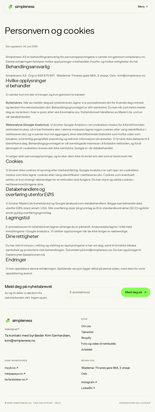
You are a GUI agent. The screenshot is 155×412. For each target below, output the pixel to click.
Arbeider (87, 349)
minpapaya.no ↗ (15, 373)
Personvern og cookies (134, 403)
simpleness (24, 6)
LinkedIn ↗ (88, 388)
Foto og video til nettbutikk (98, 343)
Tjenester (87, 332)
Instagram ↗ (89, 382)
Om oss (86, 326)
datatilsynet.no (34, 254)
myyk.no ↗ (11, 368)
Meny (143, 6)
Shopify (86, 338)
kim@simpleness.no (131, 75)
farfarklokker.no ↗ (16, 379)
